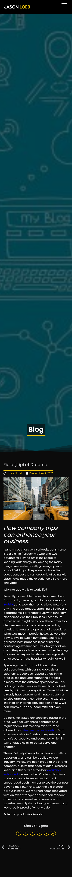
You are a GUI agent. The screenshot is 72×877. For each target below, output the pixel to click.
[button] (18, 833)
